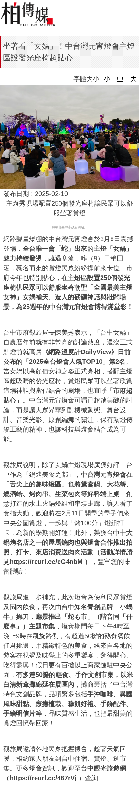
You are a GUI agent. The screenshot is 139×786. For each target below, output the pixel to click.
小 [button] (107, 78)
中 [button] (120, 78)
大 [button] (133, 78)
